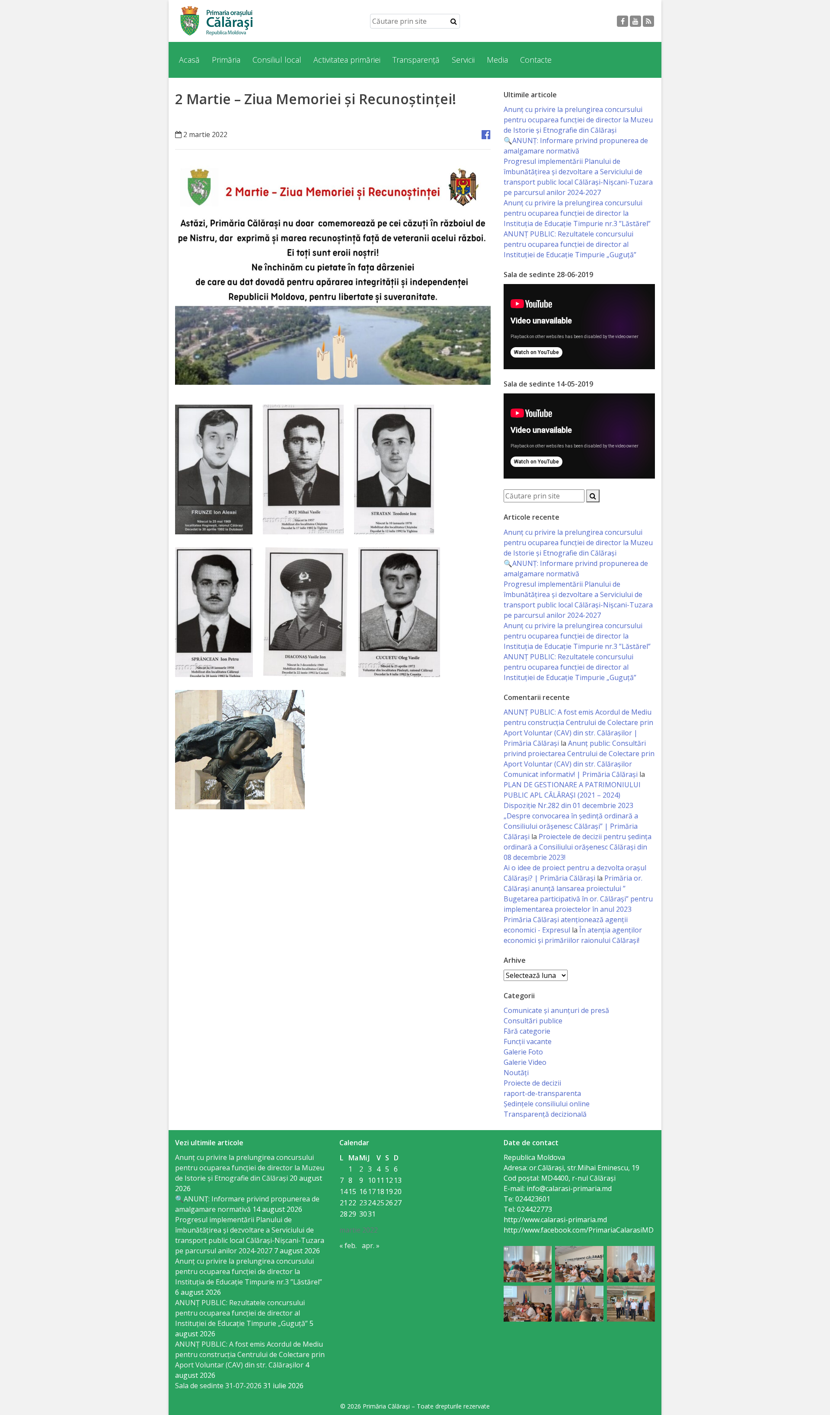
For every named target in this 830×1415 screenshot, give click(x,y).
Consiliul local (276, 59)
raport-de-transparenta (542, 1093)
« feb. (348, 1245)
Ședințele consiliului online (547, 1103)
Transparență (416, 59)
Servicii (463, 59)
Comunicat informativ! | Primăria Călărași (571, 774)
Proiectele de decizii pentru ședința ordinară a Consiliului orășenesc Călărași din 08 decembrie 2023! (577, 847)
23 (363, 1202)
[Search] (454, 21)
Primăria (226, 59)
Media (497, 59)
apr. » (371, 1245)
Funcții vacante (528, 1041)
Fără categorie (527, 1031)
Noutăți (516, 1072)
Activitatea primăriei (346, 59)
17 (372, 1191)
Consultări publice (533, 1020)
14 (344, 1191)
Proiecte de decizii (532, 1083)
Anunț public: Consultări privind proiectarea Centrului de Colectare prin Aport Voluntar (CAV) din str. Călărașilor (579, 753)
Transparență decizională (545, 1114)
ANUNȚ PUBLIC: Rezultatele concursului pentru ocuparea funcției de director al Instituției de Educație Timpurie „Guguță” (570, 244)
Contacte (536, 59)
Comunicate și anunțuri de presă (556, 1010)
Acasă (189, 59)
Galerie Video (525, 1062)
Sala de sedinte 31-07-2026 (218, 1385)
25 (380, 1202)
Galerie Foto (523, 1052)
